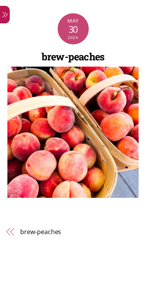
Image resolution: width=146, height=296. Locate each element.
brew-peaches (73, 56)
